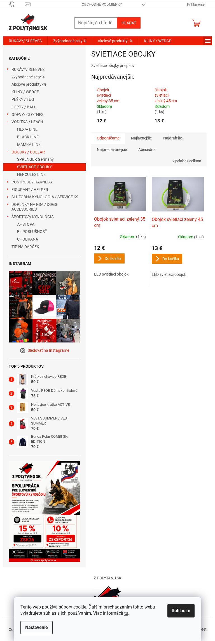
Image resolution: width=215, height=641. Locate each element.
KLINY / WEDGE (25, 92)
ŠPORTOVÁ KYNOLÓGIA (32, 217)
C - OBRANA (27, 239)
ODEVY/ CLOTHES (27, 114)
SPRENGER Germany (35, 159)
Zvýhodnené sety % (28, 77)
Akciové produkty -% (28, 84)
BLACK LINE (28, 137)
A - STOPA (25, 224)
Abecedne (146, 149)
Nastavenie (36, 627)
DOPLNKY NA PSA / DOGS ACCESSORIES (34, 206)
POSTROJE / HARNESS (31, 182)
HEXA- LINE (27, 129)
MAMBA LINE (29, 144)
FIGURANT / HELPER (29, 189)
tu (126, 613)
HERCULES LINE (31, 174)
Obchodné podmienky (102, 4)
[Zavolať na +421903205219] (17, 4)
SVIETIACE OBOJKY (34, 167)
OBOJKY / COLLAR (28, 152)
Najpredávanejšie (112, 149)
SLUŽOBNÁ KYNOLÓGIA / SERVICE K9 (44, 197)
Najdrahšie (172, 138)
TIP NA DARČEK (25, 246)
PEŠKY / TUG (22, 99)
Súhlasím (181, 610)
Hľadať (128, 23)
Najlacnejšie (141, 138)
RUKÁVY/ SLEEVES (28, 69)
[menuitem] (25, 40)
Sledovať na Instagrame (48, 350)
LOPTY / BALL (23, 107)
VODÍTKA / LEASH (27, 122)
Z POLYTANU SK (107, 578)
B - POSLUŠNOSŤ (32, 231)
